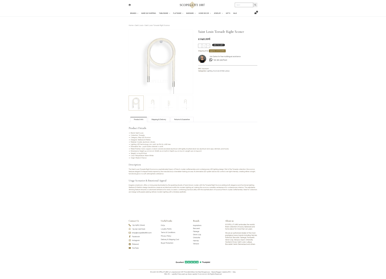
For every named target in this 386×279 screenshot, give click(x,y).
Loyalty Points (166, 229)
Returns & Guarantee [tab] (182, 119)
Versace (196, 244)
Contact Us (134, 221)
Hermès (196, 241)
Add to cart (218, 45)
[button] (137, 13)
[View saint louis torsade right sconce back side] (152, 103)
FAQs (163, 225)
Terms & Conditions (168, 232)
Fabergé (196, 231)
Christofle (196, 238)
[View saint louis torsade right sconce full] (185, 103)
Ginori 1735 (197, 235)
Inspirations (197, 225)
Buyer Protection (167, 243)
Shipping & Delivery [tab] (158, 119)
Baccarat (196, 228)
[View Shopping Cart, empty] (255, 13)
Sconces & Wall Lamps (221, 71)
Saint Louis (139, 25)
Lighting (210, 71)
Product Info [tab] (138, 119)
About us (229, 221)
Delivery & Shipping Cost (170, 239)
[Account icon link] (130, 5)
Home (131, 25)
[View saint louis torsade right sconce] (136, 103)
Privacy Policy (166, 236)
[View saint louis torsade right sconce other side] (169, 103)
